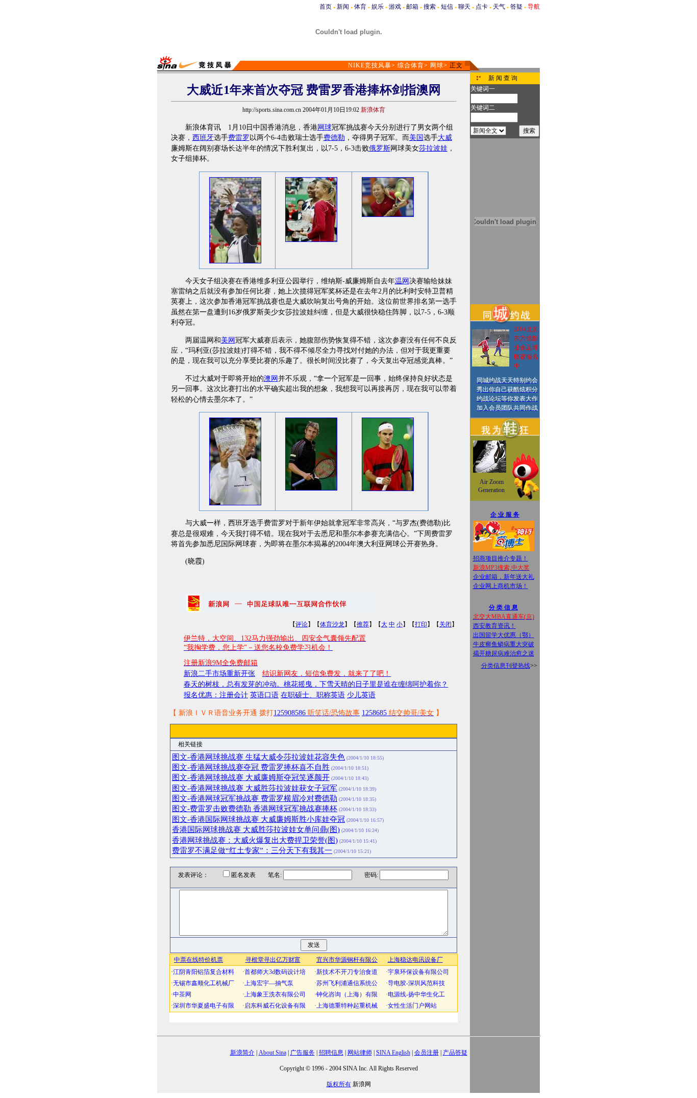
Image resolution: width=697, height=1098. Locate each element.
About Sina (272, 1052)
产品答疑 (455, 1052)
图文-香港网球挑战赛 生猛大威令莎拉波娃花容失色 (258, 757)
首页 (325, 6)
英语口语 (264, 695)
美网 (228, 340)
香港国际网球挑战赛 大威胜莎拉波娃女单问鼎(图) (256, 829)
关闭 (445, 624)
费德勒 (334, 137)
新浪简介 (242, 1052)
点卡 (482, 6)
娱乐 (377, 6)
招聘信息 (331, 1052)
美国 (416, 137)
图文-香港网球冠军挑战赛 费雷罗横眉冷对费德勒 (254, 798)
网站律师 (359, 1052)
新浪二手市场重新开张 (219, 673)
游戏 (395, 6)
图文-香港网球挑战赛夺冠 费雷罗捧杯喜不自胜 (251, 767)
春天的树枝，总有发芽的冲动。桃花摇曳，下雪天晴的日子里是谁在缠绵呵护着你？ (316, 684)
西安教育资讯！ (494, 625)
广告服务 (302, 1052)
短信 (447, 6)
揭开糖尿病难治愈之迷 (503, 653)
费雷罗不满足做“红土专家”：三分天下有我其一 (252, 850)
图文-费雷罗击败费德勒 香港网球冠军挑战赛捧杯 (254, 808)
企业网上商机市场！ (500, 586)
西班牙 (203, 137)
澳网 (271, 378)
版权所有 (339, 1084)
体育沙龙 (332, 624)
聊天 (464, 6)
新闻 (343, 6)
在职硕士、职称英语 (313, 695)
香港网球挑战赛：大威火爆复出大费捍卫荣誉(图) (255, 840)
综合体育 (410, 65)
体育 (360, 6)
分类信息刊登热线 (505, 665)
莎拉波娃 (433, 148)
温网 (402, 281)
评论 (301, 624)
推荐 (363, 624)
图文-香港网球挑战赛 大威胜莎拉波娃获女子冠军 (254, 788)
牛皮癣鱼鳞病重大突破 (503, 644)
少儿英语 (361, 695)
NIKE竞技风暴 (369, 65)
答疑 (516, 6)
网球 (436, 65)
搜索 (430, 6)
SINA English (393, 1052)
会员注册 (426, 1052)
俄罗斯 (379, 148)
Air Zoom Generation (491, 486)
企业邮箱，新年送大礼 (503, 576)
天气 (499, 6)
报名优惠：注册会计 (216, 695)
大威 (445, 137)
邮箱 (412, 6)
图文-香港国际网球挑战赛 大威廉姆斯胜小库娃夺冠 (258, 819)
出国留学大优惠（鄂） (503, 635)
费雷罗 (239, 137)
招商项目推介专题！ (500, 558)
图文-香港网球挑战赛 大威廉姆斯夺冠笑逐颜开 (251, 777)
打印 (421, 624)
